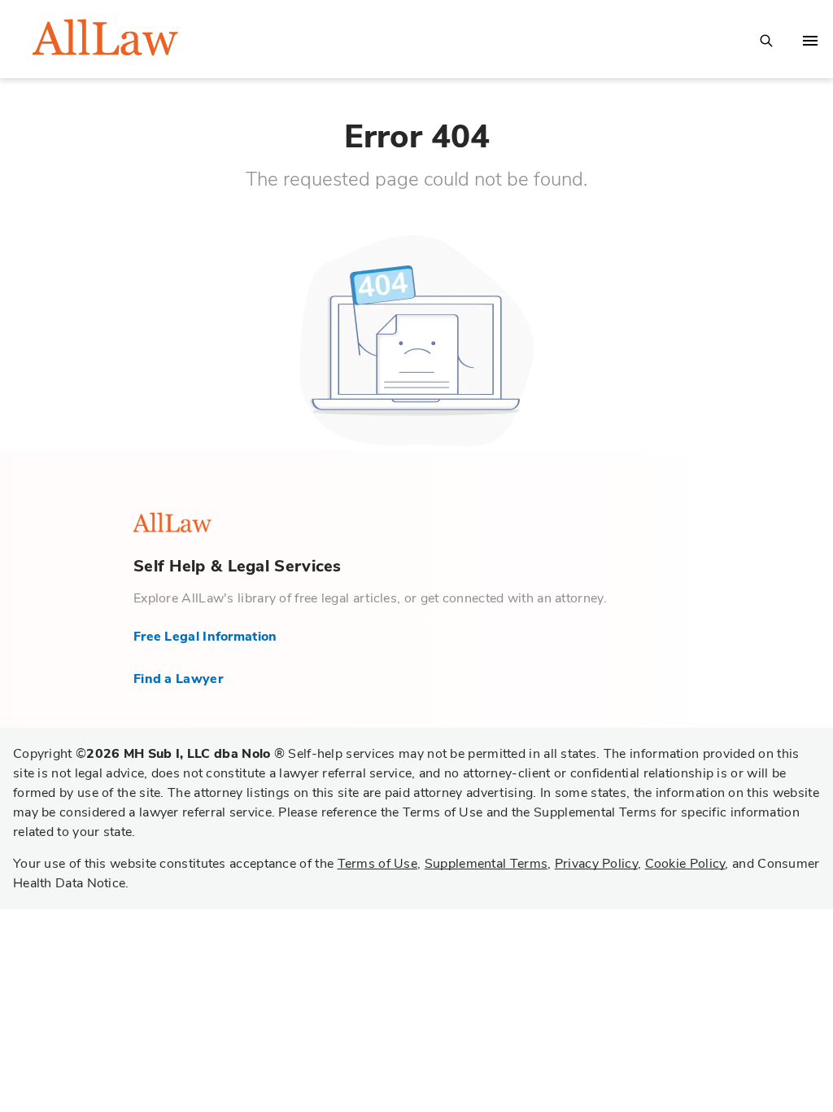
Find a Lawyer (178, 679)
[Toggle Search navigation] (766, 39)
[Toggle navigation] (810, 40)
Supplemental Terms (486, 864)
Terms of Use (378, 864)
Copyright (149, 754)
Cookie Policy (685, 864)
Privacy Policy (596, 864)
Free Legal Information (205, 637)
